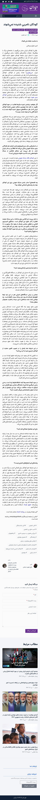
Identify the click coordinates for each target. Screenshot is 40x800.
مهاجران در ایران (33, 32)
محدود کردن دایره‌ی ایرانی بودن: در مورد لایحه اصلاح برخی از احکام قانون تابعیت (20, 672)
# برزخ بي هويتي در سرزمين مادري (27, 533)
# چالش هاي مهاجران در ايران (28, 541)
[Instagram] (11, 1)
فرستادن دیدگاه (31, 631)
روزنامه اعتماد (21, 512)
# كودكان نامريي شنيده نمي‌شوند (14, 549)
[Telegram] (8, 1)
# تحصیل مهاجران (22, 537)
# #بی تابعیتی (32, 526)
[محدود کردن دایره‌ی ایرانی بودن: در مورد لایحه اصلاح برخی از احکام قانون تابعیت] (20, 658)
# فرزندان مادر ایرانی (31, 549)
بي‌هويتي (29, 73)
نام (35, 595)
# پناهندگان (33, 537)
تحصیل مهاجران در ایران (18, 30)
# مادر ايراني (33, 553)
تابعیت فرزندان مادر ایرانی (31, 30)
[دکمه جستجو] (3, 15)
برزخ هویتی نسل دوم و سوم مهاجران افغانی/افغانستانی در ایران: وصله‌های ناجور (20, 748)
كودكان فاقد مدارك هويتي (26, 158)
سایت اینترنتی (32, 607)
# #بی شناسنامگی (21, 526)
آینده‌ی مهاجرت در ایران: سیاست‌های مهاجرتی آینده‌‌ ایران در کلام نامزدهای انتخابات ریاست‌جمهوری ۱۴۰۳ (20, 716)
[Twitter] (6, 1)
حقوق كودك (27, 505)
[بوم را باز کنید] (36, 16)
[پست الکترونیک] (3, 1)
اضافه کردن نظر (32, 613)
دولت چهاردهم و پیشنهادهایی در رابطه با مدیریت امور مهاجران (22, 684)
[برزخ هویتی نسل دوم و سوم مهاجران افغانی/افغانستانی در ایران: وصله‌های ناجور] (20, 734)
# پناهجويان (12, 533)
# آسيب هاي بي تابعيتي (30, 529)
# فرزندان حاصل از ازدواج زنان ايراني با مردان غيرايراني (22, 545)
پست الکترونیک (31, 601)
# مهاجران (24, 553)
